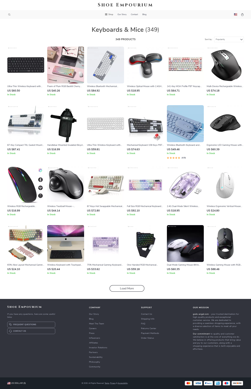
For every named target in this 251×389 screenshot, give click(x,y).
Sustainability (96, 357)
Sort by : (209, 39)
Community (94, 367)
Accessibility (123, 383)
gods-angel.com (201, 314)
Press (92, 333)
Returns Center (148, 329)
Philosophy (94, 362)
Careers (93, 329)
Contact (134, 14)
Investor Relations (98, 348)
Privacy (113, 383)
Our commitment (201, 334)
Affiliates (93, 343)
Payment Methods (150, 333)
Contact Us (146, 314)
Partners (93, 352)
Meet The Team (96, 324)
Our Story (122, 14)
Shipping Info (148, 319)
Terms (107, 383)
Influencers (94, 338)
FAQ (143, 324)
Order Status (147, 338)
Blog (144, 14)
